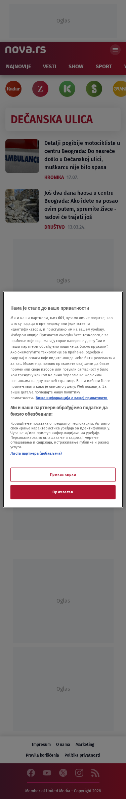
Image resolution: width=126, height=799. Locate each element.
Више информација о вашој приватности (72, 397)
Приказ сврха (63, 474)
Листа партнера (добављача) (36, 453)
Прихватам (62, 492)
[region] (63, 400)
